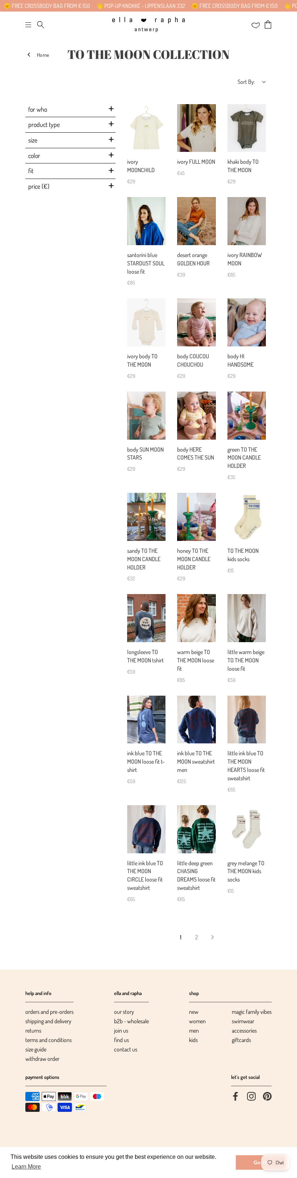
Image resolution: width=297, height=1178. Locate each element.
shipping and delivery (48, 1021)
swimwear (243, 1021)
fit (30, 171)
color (34, 155)
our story (124, 1011)
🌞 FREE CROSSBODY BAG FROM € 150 (218, 5)
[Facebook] (235, 1095)
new (193, 1011)
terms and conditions (48, 1039)
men (194, 1030)
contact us (125, 1049)
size (32, 140)
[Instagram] (251, 1095)
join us (121, 1030)
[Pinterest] (267, 1095)
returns (33, 1030)
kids (193, 1039)
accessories (244, 1030)
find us (121, 1039)
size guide (35, 1049)
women (197, 1021)
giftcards (241, 1039)
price (38, 186)
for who (37, 109)
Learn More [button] (26, 1167)
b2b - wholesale (131, 1021)
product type (44, 124)
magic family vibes (252, 1011)
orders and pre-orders (49, 1011)
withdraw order (42, 1058)
